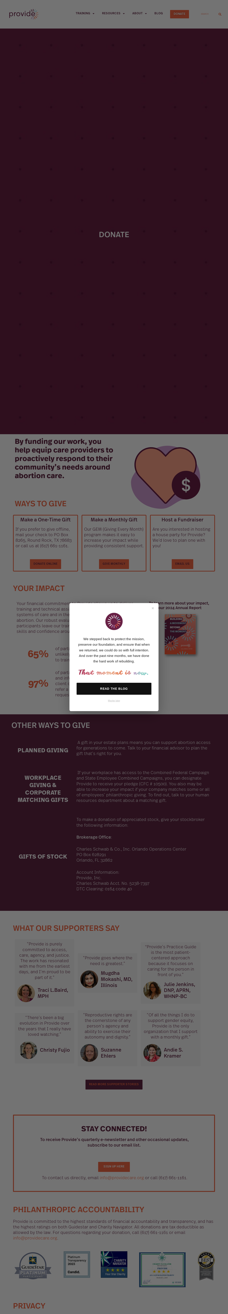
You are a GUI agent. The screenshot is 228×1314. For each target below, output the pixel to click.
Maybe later (114, 700)
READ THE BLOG (114, 688)
